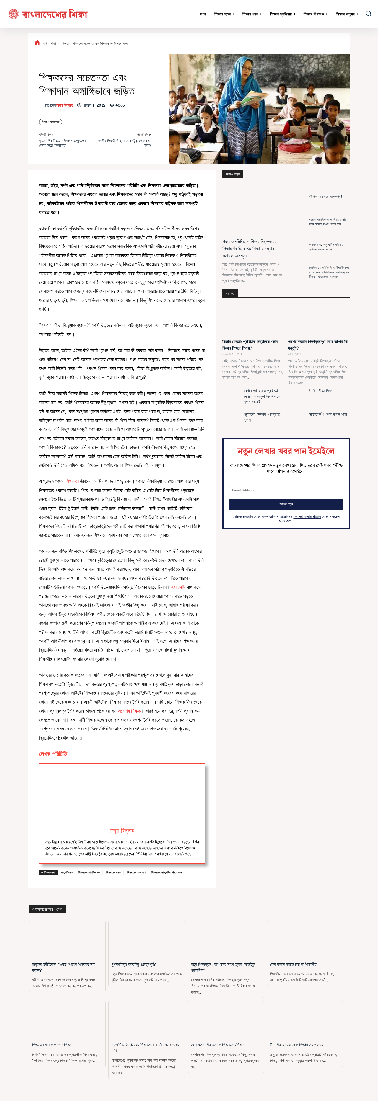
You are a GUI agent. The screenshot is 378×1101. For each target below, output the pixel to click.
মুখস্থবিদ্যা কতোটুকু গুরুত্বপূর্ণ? (134, 964)
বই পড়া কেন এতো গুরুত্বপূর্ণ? (325, 196)
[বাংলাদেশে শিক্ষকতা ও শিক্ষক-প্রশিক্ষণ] (226, 1020)
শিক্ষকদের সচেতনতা (136, 872)
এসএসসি (179, 587)
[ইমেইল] (307, 43)
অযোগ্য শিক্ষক (129, 711)
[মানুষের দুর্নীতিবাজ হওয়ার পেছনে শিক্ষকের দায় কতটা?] (67, 940)
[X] (244, 43)
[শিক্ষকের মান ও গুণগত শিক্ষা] (67, 1020)
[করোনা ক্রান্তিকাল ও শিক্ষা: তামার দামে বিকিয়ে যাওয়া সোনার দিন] (297, 222)
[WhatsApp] (269, 43)
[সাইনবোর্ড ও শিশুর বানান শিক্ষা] (297, 422)
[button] (368, 13)
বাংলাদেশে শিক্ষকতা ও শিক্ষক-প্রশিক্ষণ (217, 1045)
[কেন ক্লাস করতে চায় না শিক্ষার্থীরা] (305, 940)
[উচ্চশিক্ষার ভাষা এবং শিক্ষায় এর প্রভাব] (305, 1020)
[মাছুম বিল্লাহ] (42, 105)
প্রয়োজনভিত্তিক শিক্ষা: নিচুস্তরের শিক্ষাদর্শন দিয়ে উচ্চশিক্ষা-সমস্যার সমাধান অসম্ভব (249, 248)
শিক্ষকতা (73, 481)
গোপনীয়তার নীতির (307, 517)
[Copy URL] (345, 43)
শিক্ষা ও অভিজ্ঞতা (60, 43)
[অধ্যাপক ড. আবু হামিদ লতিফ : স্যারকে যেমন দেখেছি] (297, 247)
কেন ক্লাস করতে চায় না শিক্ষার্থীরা (293, 964)
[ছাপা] (320, 43)
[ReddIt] (295, 43)
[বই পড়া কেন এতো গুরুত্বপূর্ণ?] (297, 196)
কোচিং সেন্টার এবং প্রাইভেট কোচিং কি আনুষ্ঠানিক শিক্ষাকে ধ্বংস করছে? (262, 396)
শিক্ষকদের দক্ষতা (113, 872)
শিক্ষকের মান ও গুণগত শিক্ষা (51, 1045)
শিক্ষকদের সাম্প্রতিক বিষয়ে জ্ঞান (166, 872)
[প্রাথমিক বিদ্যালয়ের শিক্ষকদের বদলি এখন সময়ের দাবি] (147, 1020)
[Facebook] (231, 43)
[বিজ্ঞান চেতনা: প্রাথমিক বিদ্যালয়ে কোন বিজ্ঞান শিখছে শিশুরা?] (253, 320)
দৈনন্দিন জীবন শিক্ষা (320, 390)
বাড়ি (45, 43)
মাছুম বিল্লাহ (64, 105)
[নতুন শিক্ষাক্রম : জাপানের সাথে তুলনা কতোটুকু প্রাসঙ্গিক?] (226, 940)
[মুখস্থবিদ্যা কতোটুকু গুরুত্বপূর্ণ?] (147, 940)
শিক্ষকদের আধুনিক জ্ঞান (89, 872)
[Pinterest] (256, 43)
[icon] (37, 43)
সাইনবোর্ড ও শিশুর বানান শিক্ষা (328, 414)
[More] (359, 43)
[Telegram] (333, 43)
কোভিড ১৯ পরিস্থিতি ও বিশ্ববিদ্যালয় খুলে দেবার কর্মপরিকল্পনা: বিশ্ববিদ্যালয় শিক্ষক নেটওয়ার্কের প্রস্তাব (329, 272)
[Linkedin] (282, 43)
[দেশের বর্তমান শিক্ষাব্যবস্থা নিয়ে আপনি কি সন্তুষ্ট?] (319, 320)
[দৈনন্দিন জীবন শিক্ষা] (297, 398)
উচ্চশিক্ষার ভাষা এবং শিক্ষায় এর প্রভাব (296, 1045)
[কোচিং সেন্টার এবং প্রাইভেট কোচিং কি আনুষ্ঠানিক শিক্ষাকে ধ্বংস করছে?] (231, 398)
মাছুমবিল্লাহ (67, 872)
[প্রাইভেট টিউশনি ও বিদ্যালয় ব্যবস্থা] (231, 422)
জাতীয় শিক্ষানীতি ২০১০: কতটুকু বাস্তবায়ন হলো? (124, 143)
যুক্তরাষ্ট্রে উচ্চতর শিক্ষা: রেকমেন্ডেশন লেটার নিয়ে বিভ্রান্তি (62, 143)
